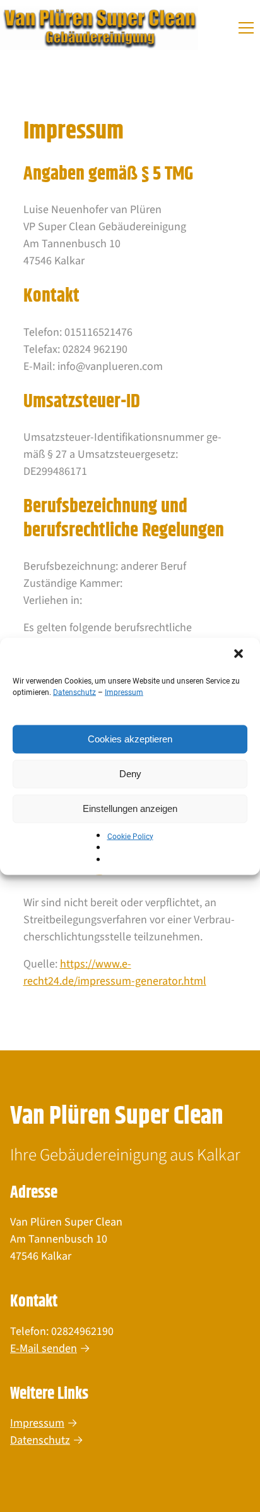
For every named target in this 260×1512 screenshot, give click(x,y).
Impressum (124, 691)
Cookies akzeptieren (130, 739)
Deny (130, 773)
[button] (239, 654)
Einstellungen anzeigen (130, 808)
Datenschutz (74, 691)
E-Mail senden (43, 1348)
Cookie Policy (130, 836)
